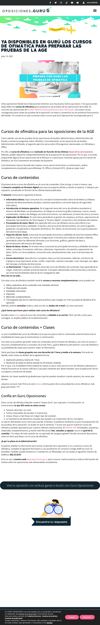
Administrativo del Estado (62, 109)
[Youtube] (72, 2)
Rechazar (87, 617)
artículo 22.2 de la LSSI (27, 614)
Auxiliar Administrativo (37, 109)
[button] (95, 10)
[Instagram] (61, 2)
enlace (17, 315)
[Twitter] (55, 2)
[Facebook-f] (50, 2)
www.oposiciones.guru (37, 459)
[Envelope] (77, 2)
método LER (70, 427)
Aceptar (72, 617)
